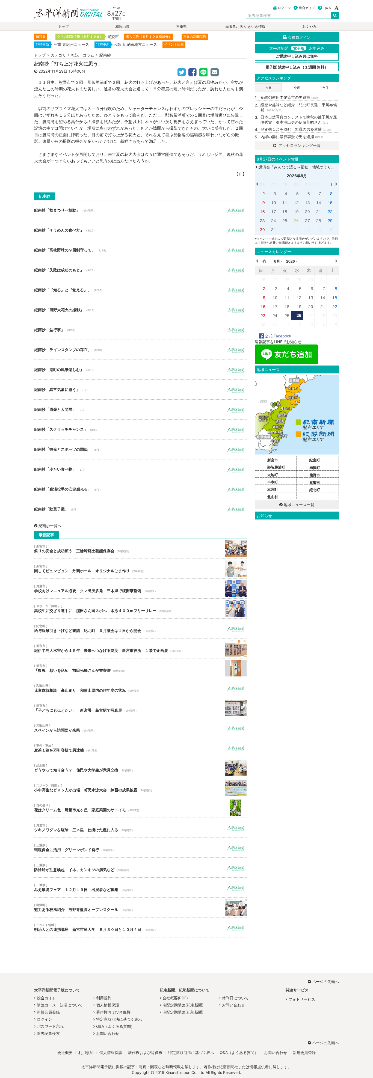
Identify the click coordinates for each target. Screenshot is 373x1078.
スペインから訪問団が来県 (140, 728)
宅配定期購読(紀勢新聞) (182, 1012)
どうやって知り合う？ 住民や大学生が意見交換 (140, 768)
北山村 (272, 497)
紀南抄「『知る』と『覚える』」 (140, 290)
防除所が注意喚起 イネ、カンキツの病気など (140, 867)
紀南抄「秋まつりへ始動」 (140, 210)
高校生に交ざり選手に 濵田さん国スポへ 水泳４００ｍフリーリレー (140, 608)
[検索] (335, 15)
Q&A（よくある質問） (115, 1026)
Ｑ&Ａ (327, 8)
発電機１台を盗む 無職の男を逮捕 (295, 129)
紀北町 (314, 490)
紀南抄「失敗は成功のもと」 (140, 270)
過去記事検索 (48, 1033)
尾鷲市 (314, 482)
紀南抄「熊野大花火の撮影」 (140, 310)
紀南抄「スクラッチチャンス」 (140, 429)
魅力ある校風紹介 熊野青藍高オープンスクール (140, 907)
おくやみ (309, 27)
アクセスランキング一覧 (299, 145)
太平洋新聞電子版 (64, 13)
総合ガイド (307, 8)
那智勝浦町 (276, 467)
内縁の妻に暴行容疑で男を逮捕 (291, 136)
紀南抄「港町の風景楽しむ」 (140, 369)
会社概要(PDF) (175, 998)
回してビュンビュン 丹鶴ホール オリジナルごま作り (140, 568)
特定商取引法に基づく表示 (119, 1019)
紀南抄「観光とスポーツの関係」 (140, 449)
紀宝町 (314, 460)
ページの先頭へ (325, 981)
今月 (325, 88)
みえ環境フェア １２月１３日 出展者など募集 (140, 887)
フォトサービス (301, 999)
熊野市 (314, 475)
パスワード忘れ (50, 1026)
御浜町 (314, 467)
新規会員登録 (48, 1012)
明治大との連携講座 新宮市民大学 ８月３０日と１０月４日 (140, 927)
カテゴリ (58, 55)
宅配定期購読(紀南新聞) (182, 1005)
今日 (268, 88)
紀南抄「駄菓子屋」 (140, 509)
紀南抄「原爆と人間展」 (140, 409)
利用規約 (103, 998)
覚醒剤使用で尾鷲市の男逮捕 (289, 97)
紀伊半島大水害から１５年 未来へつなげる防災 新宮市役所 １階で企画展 (140, 648)
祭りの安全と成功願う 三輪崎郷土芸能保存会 (140, 549)
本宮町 (272, 489)
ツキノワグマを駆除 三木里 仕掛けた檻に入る (140, 828)
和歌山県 (122, 27)
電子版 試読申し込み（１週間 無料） (296, 67)
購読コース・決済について (60, 1005)
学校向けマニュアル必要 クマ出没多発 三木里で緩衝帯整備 (140, 588)
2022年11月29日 (53, 71)
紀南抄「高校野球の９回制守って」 (140, 250)
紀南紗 (105, 55)
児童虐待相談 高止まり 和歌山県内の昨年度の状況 (140, 688)
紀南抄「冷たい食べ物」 (140, 469)
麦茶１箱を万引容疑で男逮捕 (140, 748)
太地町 (272, 475)
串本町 (272, 482)
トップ (63, 27)
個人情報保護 (107, 1005)
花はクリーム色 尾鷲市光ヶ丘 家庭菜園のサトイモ (140, 808)
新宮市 (272, 460)
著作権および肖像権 (113, 1012)
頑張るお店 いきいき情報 (245, 27)
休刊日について (235, 998)
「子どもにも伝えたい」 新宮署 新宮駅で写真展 (140, 708)
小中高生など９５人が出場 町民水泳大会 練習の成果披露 (140, 788)
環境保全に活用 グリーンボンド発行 (140, 847)
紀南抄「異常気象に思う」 (140, 389)
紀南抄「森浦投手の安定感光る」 (140, 489)
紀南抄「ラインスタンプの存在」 (140, 350)
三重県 (181, 27)
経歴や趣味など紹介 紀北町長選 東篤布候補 (298, 107)
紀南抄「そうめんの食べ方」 (140, 230)
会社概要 (65, 1052)
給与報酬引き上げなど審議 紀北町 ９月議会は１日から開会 (140, 628)
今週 (297, 88)
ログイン (284, 8)
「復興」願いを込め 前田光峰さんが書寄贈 (140, 668)
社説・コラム (82, 55)
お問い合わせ (107, 1033)
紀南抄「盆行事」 (140, 330)
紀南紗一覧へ (50, 525)
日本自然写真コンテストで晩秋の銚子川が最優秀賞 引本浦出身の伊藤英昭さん (298, 120)
